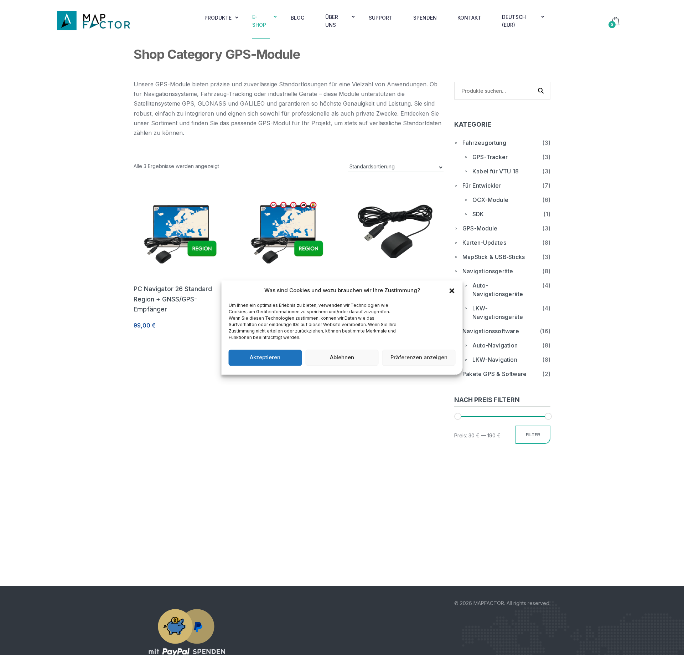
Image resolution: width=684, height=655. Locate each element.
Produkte (218, 18)
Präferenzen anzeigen (418, 357)
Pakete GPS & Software (494, 373)
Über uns (331, 21)
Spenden (425, 18)
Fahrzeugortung (484, 142)
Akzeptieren (265, 357)
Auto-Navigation (495, 345)
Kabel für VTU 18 (495, 171)
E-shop (259, 21)
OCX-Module (490, 199)
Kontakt (469, 18)
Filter (533, 434)
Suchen (539, 90)
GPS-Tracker (490, 157)
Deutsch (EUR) (514, 21)
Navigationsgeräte (487, 271)
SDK (478, 214)
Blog (298, 18)
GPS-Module (479, 228)
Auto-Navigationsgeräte (497, 290)
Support (381, 18)
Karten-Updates (484, 242)
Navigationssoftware (490, 331)
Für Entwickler (481, 185)
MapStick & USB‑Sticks (493, 256)
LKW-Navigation (494, 359)
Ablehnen (342, 357)
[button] (452, 290)
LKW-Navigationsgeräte (497, 312)
